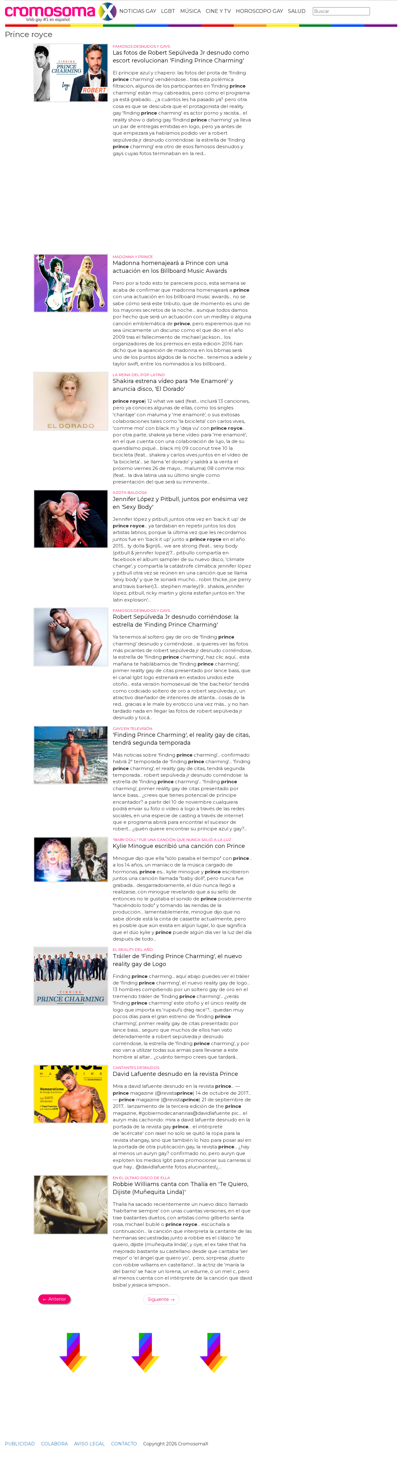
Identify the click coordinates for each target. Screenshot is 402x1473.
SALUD (297, 11)
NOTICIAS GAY (137, 11)
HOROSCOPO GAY (259, 11)
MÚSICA (190, 11)
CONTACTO (124, 1444)
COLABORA (54, 1444)
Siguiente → (161, 1299)
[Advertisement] (145, 205)
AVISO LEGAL (89, 1444)
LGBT (168, 11)
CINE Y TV (218, 11)
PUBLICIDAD (20, 1444)
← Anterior (54, 1299)
